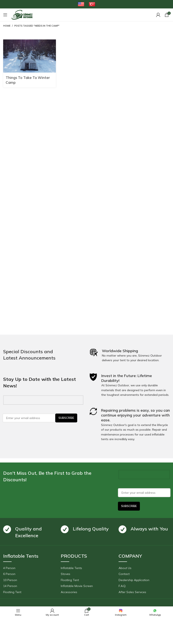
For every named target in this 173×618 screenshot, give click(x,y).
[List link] (28, 568)
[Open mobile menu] (5, 15)
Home (6, 25)
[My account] (158, 15)
